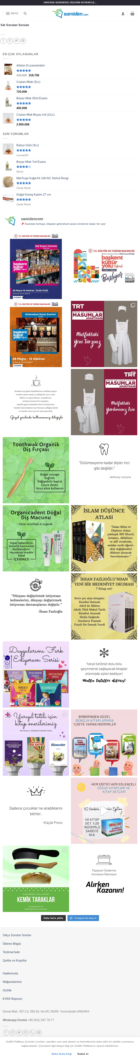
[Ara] (25, 13)
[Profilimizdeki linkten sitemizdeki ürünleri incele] (36, 470)
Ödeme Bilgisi (12, 943)
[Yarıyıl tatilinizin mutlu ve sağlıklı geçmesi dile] (36, 742)
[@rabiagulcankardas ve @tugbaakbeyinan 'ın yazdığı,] (36, 674)
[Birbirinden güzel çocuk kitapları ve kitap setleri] (104, 811)
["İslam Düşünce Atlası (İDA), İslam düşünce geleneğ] (104, 538)
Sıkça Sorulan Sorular (17, 935)
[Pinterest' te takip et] (23, 41)
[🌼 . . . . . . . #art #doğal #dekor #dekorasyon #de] (36, 538)
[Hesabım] (123, 13)
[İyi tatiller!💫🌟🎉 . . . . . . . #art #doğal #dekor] (104, 674)
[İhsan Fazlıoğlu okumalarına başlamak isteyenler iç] (104, 606)
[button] (12, 13)
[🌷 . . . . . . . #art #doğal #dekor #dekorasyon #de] (36, 606)
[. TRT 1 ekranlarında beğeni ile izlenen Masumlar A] (104, 334)
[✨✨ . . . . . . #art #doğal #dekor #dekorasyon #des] (104, 470)
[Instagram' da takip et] (10, 41)
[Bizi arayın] (32, 1033)
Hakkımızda (10, 973)
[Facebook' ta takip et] (3, 41)
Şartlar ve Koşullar (15, 960)
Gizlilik (7, 990)
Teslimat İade (11, 952)
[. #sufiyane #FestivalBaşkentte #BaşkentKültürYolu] (36, 266)
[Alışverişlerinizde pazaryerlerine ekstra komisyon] (104, 879)
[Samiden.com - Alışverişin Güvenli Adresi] (70, 13)
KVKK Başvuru (12, 998)
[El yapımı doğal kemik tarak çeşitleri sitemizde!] (36, 879)
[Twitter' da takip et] (16, 41)
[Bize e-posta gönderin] (26, 1033)
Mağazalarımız (12, 981)
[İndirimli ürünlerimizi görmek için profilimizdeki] (104, 742)
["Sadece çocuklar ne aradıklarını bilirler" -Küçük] (36, 811)
